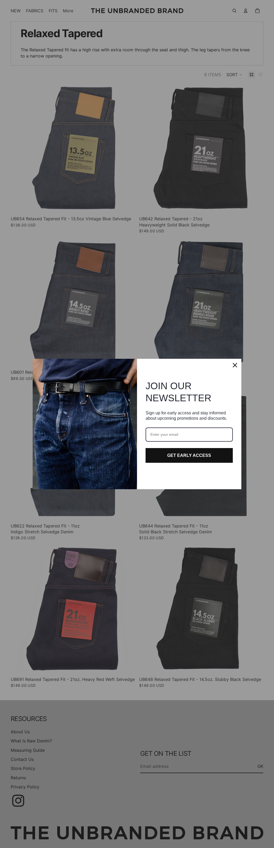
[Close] (235, 365)
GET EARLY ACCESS (189, 455)
